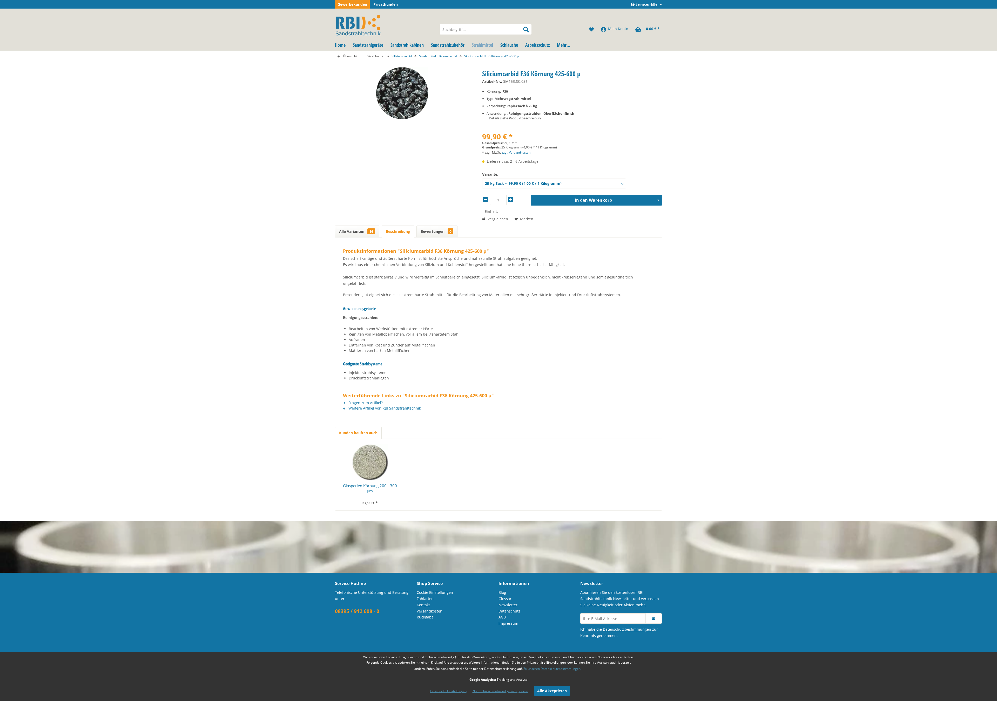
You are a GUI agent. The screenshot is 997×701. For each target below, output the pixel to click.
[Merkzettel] (591, 29)
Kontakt (423, 604)
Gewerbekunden (352, 4)
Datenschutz (509, 611)
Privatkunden (385, 4)
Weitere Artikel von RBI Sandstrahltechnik (384, 408)
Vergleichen (497, 218)
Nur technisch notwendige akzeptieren (500, 691)
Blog (502, 592)
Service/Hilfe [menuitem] (646, 4)
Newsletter (507, 604)
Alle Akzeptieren (552, 690)
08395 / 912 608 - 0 (357, 611)
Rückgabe (425, 617)
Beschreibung (398, 231)
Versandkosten (429, 611)
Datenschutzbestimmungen (627, 629)
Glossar (504, 598)
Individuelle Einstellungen (448, 691)
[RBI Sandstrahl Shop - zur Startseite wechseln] (384, 24)
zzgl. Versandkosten (516, 152)
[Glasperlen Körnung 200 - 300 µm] (370, 462)
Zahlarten (425, 598)
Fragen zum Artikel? (365, 402)
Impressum (508, 623)
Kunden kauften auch (358, 432)
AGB (502, 617)
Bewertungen (436, 231)
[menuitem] (485, 29)
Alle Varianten (356, 231)
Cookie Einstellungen (435, 592)
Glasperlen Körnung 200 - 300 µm (370, 488)
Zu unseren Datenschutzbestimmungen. (552, 668)
